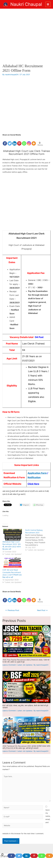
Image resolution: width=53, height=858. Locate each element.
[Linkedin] (14, 141)
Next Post (42, 610)
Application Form (37, 473)
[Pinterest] (19, 141)
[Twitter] (10, 141)
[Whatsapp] (24, 141)
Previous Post (12, 610)
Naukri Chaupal (26, 4)
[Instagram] (29, 141)
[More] (34, 141)
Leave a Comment (9, 665)
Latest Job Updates (24, 665)
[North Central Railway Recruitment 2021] (36, 540)
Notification (34, 477)
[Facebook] (5, 141)
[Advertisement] (26, 36)
